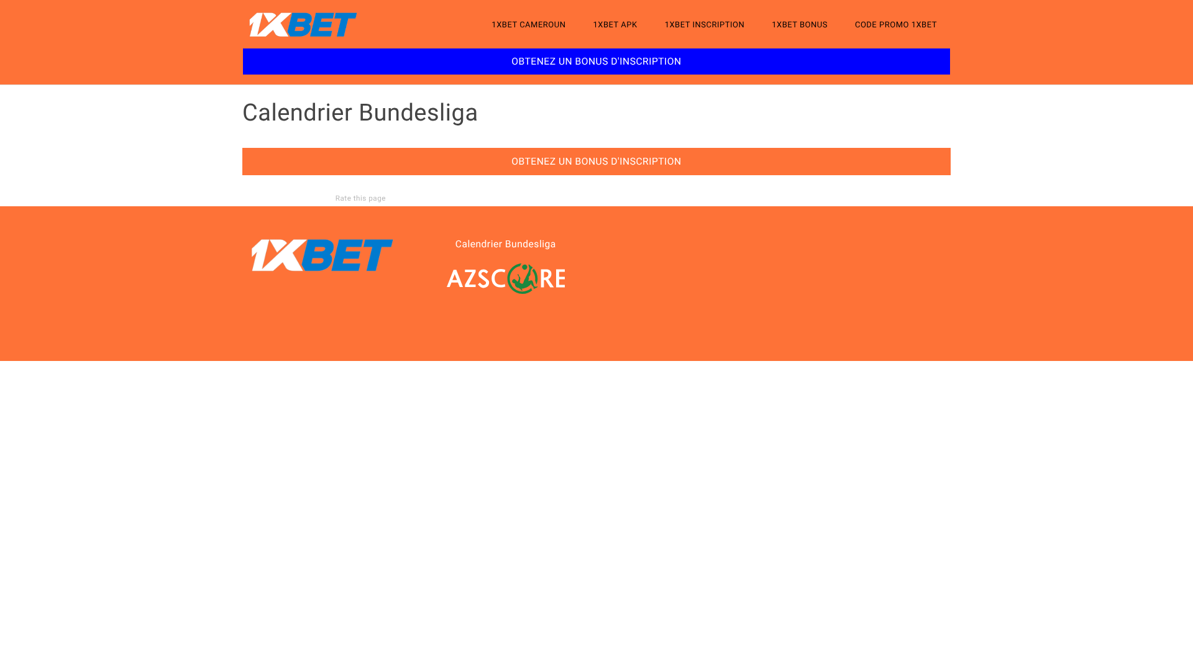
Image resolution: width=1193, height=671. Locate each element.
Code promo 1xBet (896, 25)
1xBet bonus (800, 25)
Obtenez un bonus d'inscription (596, 61)
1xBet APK (615, 25)
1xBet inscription (705, 25)
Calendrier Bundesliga (505, 244)
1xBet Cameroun (528, 25)
